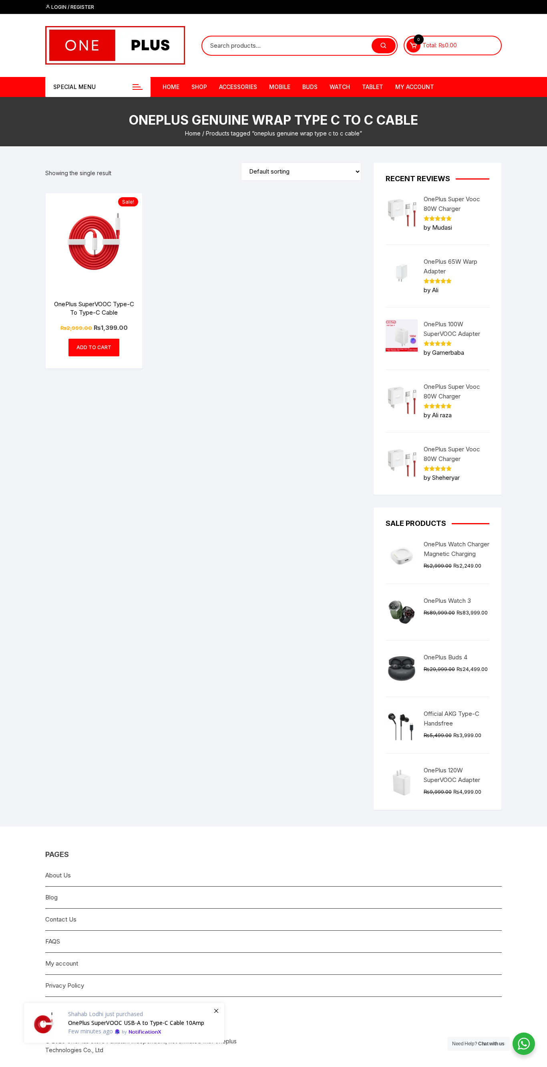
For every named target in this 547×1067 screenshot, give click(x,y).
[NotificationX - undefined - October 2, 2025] (124, 1023)
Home (171, 86)
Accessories (238, 86)
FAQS (52, 941)
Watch (340, 86)
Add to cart (93, 347)
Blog (51, 897)
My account (414, 86)
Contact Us (60, 919)
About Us (58, 875)
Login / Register (72, 7)
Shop (199, 86)
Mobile (279, 86)
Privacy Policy (64, 985)
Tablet (372, 86)
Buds (310, 86)
